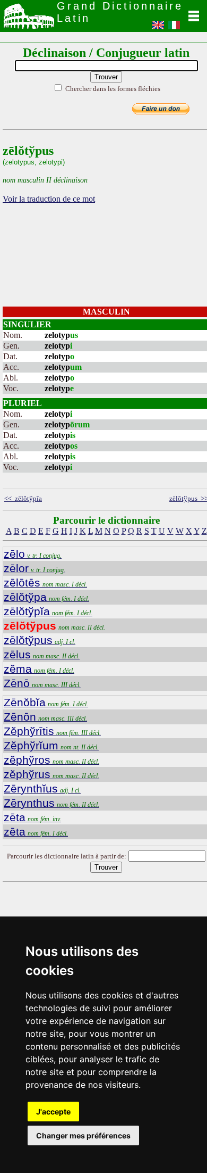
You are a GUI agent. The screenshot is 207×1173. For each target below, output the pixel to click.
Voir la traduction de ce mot (49, 198)
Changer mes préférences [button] (83, 1135)
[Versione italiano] (174, 28)
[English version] (158, 28)
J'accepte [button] (53, 1111)
